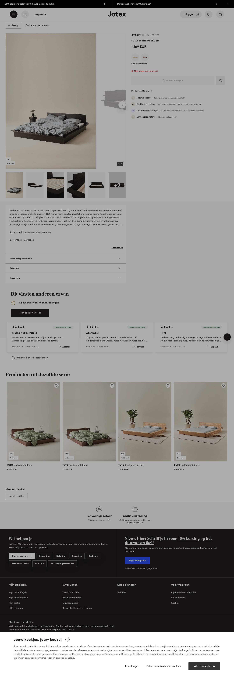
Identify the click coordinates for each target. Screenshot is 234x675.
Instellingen (132, 666)
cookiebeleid (67, 657)
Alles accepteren (204, 666)
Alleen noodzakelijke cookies (164, 666)
